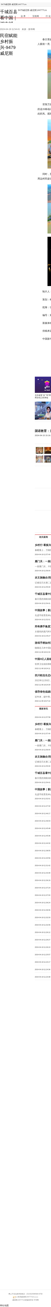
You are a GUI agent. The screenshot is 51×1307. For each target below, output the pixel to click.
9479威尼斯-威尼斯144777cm (14, 4)
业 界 (23, 16)
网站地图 (4, 1305)
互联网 (35, 16)
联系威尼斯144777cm (26, 1297)
